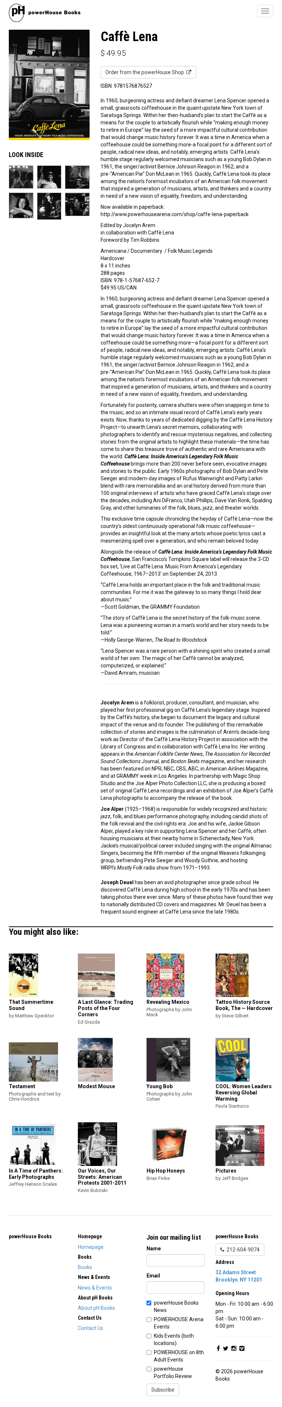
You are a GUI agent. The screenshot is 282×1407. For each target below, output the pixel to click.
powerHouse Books (30, 1236)
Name (154, 1248)
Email (153, 1276)
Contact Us (90, 1328)
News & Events (95, 1288)
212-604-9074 (242, 1250)
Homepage (91, 1247)
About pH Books (96, 1308)
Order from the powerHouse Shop (145, 72)
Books (85, 1267)
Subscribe (162, 1390)
